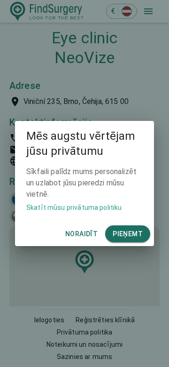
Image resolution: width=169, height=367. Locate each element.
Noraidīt (81, 234)
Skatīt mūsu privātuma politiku (74, 207)
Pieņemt (128, 234)
